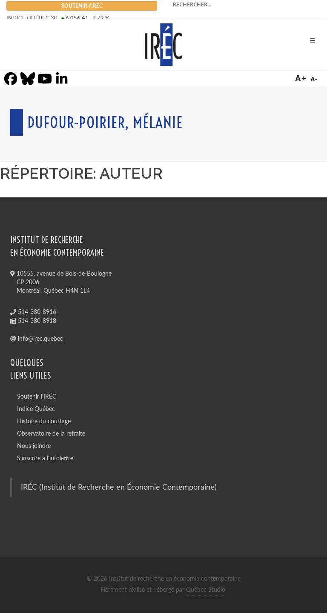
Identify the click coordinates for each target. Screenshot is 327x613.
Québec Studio (205, 590)
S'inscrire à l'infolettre (45, 459)
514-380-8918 (36, 321)
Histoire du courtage (44, 422)
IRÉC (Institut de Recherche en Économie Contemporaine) (119, 487)
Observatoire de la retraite (51, 434)
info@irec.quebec (39, 339)
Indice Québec (36, 409)
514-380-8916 (36, 312)
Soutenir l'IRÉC (36, 397)
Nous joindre (34, 446)
